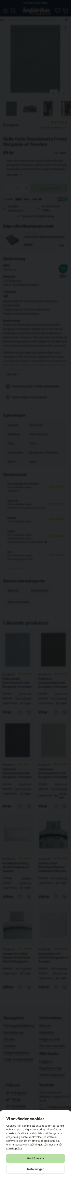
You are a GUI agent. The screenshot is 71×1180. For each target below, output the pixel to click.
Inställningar (35, 1169)
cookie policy (14, 1148)
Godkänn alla (35, 1158)
